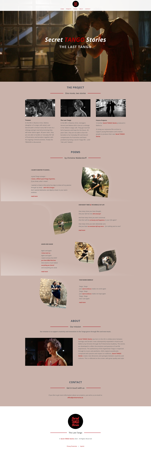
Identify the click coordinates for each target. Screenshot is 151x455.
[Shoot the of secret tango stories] (49, 365)
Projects (68, 9)
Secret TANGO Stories (67, 439)
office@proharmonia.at (75, 398)
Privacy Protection (72, 446)
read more (34, 196)
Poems (75, 9)
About (81, 9)
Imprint (82, 446)
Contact (87, 9)
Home (62, 9)
